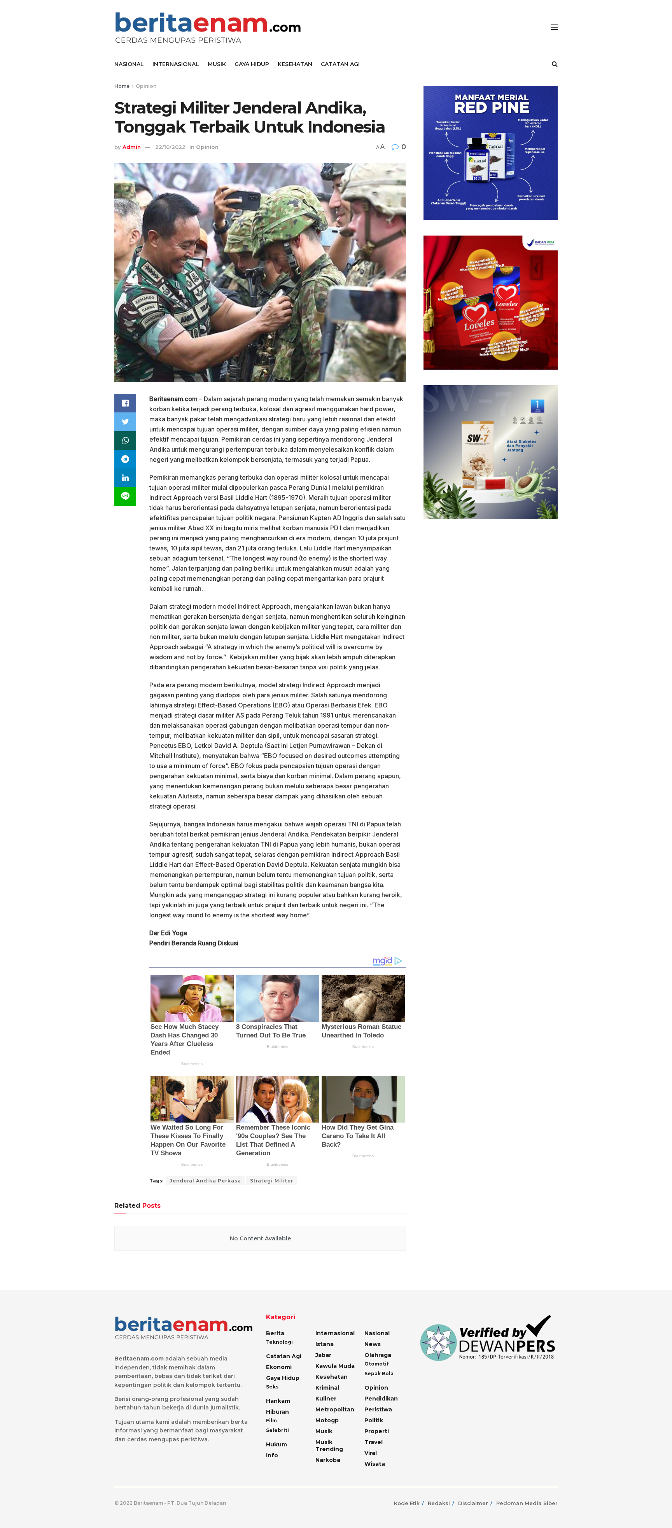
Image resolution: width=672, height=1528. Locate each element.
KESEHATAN (295, 64)
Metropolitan (334, 1409)
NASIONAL (129, 64)
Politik (373, 1420)
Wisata (374, 1463)
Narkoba (327, 1459)
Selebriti (277, 1430)
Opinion (146, 86)
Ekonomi (279, 1367)
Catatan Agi (283, 1356)
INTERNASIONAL (175, 64)
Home (122, 86)
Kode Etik (407, 1503)
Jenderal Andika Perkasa (205, 1181)
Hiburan (277, 1411)
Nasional (377, 1333)
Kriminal (327, 1387)
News (372, 1344)
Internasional (335, 1333)
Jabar (323, 1355)
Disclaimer (473, 1503)
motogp (327, 1420)
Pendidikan (381, 1398)
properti (376, 1431)
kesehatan (331, 1376)
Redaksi (439, 1503)
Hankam (278, 1400)
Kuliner (325, 1398)
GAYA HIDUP (251, 64)
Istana (324, 1344)
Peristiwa (378, 1409)
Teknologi (279, 1342)
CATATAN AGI (340, 64)
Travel (373, 1442)
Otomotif (376, 1364)
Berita (275, 1333)
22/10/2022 (170, 147)
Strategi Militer (271, 1181)
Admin (131, 147)
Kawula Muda (335, 1365)
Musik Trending (329, 1446)
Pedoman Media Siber (527, 1503)
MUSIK (217, 64)
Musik (323, 1431)
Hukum (276, 1444)
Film (271, 1420)
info (272, 1455)
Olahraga (377, 1355)
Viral (370, 1452)
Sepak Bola (379, 1373)
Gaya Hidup (282, 1377)
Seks (272, 1387)
